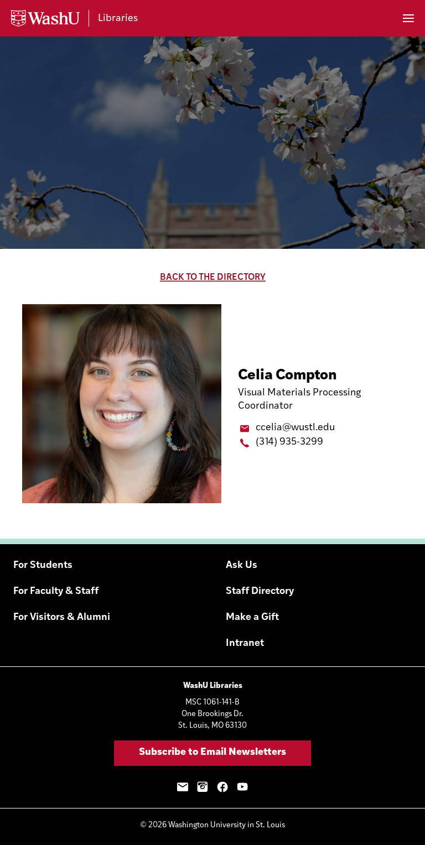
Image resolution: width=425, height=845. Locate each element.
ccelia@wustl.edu (295, 428)
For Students (42, 566)
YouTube (242, 786)
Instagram (202, 786)
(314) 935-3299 (289, 442)
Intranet (245, 644)
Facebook (222, 786)
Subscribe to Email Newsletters (212, 753)
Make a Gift (252, 618)
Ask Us (241, 566)
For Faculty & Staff (56, 592)
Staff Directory (260, 592)
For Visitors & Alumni (61, 618)
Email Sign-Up (182, 786)
